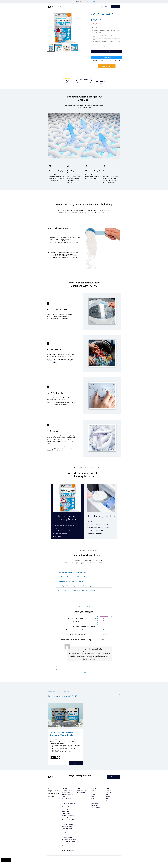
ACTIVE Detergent (52, 361)
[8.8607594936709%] (103, 618)
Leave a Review (66, 629)
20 (111, 620)
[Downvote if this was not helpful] (86, 659)
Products (62, 6)
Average (105, 634)
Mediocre (103, 634)
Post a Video (85, 629)
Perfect (109, 634)
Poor (101, 634)
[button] (102, 7)
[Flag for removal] (110, 659)
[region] (62, 28)
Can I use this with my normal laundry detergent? (71, 581)
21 (111, 618)
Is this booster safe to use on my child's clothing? (71, 577)
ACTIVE (49, 788)
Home (57, 6)
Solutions (70, 6)
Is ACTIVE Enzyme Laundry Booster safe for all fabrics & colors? (75, 595)
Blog (82, 6)
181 (111, 616)
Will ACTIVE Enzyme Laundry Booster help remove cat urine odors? (76, 590)
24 (85, 672)
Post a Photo (103, 629)
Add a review (112, 23)
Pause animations (6, 860)
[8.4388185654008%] (103, 620)
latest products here (92, 1)
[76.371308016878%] (104, 616)
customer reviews (104, 23)
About (76, 6)
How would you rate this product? (78, 634)
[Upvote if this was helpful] (83, 659)
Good (107, 634)
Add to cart (106, 51)
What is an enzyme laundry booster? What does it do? (73, 572)
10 (111, 624)
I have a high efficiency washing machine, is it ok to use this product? (76, 586)
